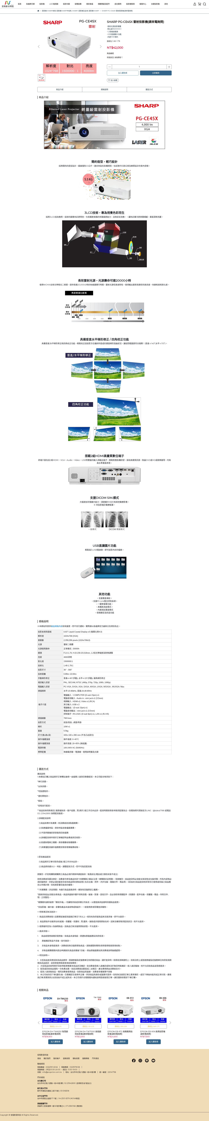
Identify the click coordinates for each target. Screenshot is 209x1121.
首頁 (19, 4)
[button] (100, 46)
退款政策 (66, 1058)
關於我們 (47, 1058)
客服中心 (142, 4)
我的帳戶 (56, 1058)
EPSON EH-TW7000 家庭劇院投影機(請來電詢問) (88, 1032)
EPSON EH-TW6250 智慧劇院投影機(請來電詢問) (55, 1032)
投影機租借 (130, 4)
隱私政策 (76, 1058)
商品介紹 (59, 89)
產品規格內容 (57, 626)
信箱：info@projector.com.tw (49, 1072)
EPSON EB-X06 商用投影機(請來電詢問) (152, 1032)
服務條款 (85, 1058)
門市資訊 (95, 1058)
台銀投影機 (155, 4)
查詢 (39, 1058)
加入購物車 (122, 73)
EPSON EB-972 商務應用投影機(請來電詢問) (120, 1032)
